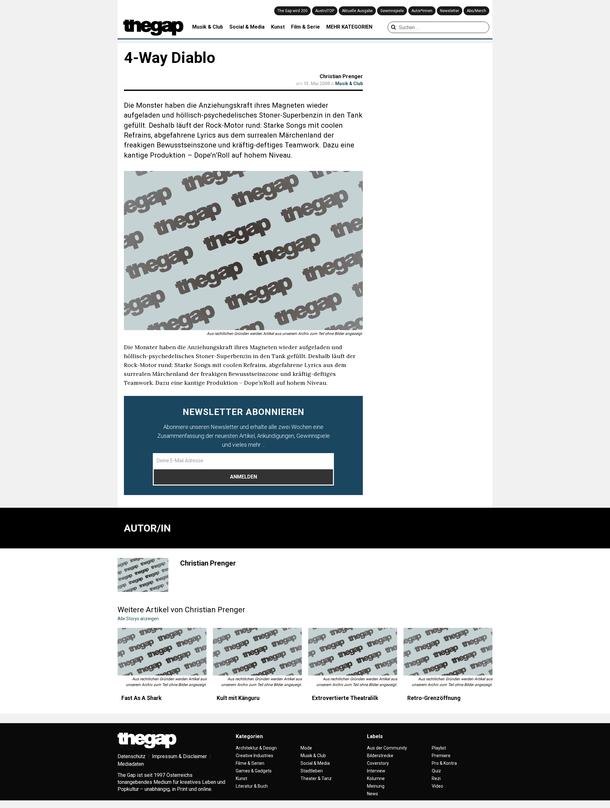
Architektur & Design (256, 747)
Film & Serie (305, 27)
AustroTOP (324, 11)
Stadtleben (312, 770)
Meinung (375, 786)
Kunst (278, 27)
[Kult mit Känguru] (257, 652)
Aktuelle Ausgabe (357, 11)
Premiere (441, 755)
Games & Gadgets (254, 770)
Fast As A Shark (141, 698)
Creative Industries (254, 755)
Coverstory (378, 763)
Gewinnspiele (392, 11)
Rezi (436, 778)
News (372, 793)
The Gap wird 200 (292, 11)
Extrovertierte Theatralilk (345, 698)
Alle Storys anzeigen (138, 618)
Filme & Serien (250, 763)
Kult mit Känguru (238, 698)
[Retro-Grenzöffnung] (447, 652)
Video (437, 786)
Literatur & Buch (252, 786)
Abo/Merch (476, 11)
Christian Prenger (341, 76)
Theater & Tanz (316, 778)
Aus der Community (387, 747)
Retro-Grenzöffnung (433, 698)
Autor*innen (421, 11)
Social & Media (247, 27)
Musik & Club (207, 27)
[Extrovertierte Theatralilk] (352, 652)
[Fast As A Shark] (162, 652)
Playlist (439, 747)
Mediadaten (131, 764)
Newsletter (449, 11)
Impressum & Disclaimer (179, 756)
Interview (376, 770)
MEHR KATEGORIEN (349, 27)
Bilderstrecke (380, 755)
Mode (306, 747)
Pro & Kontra (444, 763)
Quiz (436, 770)
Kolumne (376, 778)
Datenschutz (132, 756)
